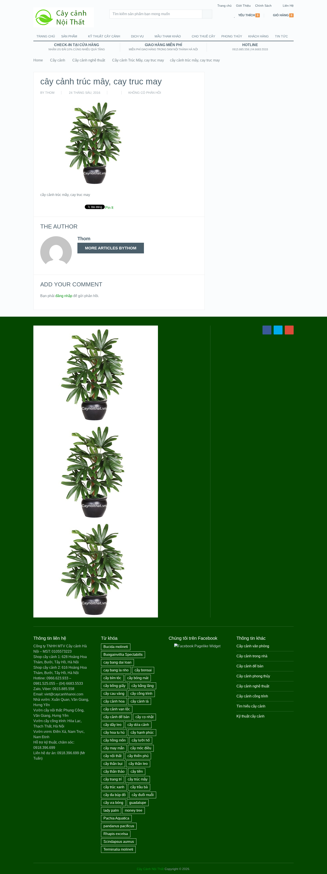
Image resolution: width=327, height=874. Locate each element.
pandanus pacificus (118, 826)
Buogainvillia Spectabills (123, 654)
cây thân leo (138, 764)
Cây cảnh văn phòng (252, 646)
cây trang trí (112, 779)
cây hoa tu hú (114, 732)
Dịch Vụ (137, 36)
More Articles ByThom (110, 248)
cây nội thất (112, 756)
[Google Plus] (289, 330)
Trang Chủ (45, 36)
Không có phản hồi (144, 92)
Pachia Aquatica (116, 818)
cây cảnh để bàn (116, 717)
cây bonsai (143, 670)
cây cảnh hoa (114, 701)
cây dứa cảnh (138, 725)
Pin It (109, 208)
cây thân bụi (113, 764)
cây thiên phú (138, 756)
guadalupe (137, 803)
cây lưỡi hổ (141, 740)
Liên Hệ (288, 5)
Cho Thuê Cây (203, 36)
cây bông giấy (114, 686)
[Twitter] (278, 330)
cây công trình (141, 693)
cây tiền (137, 771)
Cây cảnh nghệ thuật (88, 60)
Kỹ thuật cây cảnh (104, 36)
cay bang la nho (116, 670)
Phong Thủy (231, 36)
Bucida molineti (115, 647)
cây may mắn (113, 748)
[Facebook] (266, 330)
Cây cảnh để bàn (249, 666)
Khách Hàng (258, 36)
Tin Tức (281, 36)
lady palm (111, 810)
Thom (49, 92)
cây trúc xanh (113, 787)
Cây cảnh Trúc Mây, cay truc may (138, 60)
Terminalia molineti (118, 849)
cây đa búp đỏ (114, 795)
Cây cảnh (57, 60)
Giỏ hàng (281, 15)
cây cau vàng (113, 693)
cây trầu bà (139, 787)
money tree (133, 810)
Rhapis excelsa (115, 834)
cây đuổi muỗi (143, 795)
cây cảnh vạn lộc (116, 709)
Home (38, 60)
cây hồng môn (114, 740)
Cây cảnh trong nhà (251, 656)
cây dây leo (112, 725)
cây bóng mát (137, 678)
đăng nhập (63, 296)
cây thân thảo (114, 771)
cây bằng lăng (142, 686)
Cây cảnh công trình (252, 696)
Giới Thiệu (243, 5)
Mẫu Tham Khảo (168, 36)
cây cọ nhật (144, 717)
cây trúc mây (137, 779)
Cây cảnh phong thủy (253, 676)
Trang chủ (224, 5)
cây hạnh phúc (142, 732)
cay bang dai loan (117, 662)
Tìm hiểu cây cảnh (250, 706)
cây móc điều (140, 748)
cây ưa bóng (113, 803)
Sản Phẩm (69, 36)
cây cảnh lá (140, 701)
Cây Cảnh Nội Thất (150, 869)
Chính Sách (263, 5)
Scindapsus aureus (118, 841)
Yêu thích (246, 15)
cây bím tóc (112, 678)
